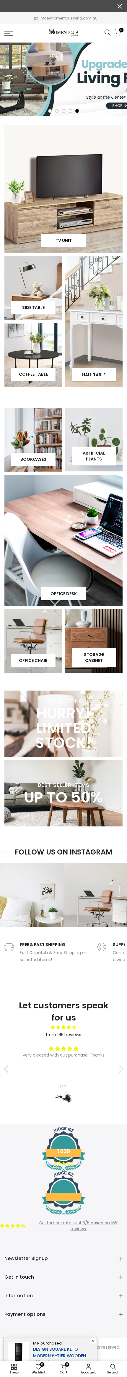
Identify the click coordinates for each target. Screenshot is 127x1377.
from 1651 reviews (63, 1035)
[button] (7, 1069)
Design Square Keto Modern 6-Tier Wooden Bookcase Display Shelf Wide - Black (59, 1352)
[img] (63, 1027)
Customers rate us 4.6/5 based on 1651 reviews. (78, 1226)
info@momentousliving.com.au (68, 18)
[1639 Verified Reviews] (63, 1216)
